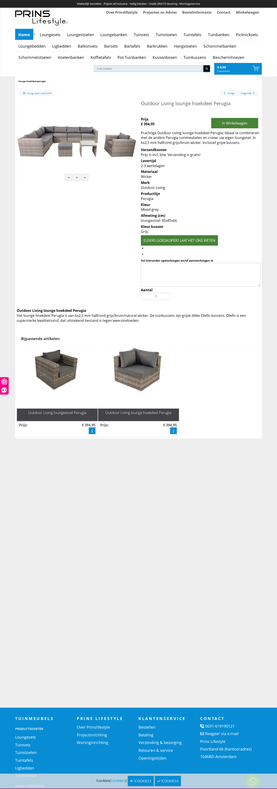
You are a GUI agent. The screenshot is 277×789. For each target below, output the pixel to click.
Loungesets (50, 34)
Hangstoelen (185, 46)
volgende (246, 93)
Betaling (145, 734)
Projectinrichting (92, 734)
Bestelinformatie (196, 12)
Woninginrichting (92, 742)
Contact (223, 12)
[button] (68, 177)
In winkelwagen (234, 123)
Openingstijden (152, 758)
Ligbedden (61, 46)
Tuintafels (192, 34)
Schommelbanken (219, 46)
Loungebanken (113, 34)
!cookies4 (169, 781)
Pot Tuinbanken (132, 57)
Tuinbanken (218, 34)
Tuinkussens (195, 57)
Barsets (111, 46)
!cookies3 (142, 781)
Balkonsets (88, 46)
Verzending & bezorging (160, 742)
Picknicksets (247, 34)
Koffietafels (100, 57)
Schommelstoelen (34, 57)
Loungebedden (32, 46)
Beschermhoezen (228, 57)
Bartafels (132, 46)
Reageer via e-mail (222, 733)
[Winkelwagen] (256, 68)
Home (24, 34)
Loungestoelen (80, 34)
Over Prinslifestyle (122, 12)
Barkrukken (157, 46)
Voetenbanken (71, 57)
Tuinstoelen (166, 34)
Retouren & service (155, 750)
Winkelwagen (247, 12)
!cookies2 (118, 780)
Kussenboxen (165, 57)
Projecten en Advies (160, 12)
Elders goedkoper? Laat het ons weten (179, 240)
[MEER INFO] (92, 430)
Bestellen (146, 727)
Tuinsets (141, 34)
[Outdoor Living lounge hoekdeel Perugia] (76, 138)
